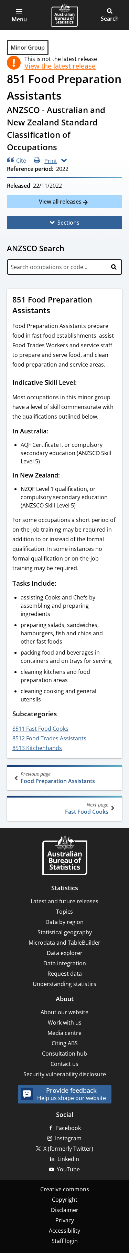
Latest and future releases (64, 901)
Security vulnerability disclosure (64, 1074)
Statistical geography (64, 932)
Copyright (64, 1199)
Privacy (64, 1220)
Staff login (65, 1241)
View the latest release (60, 66)
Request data (64, 973)
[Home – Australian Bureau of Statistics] (64, 856)
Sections (68, 222)
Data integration (64, 963)
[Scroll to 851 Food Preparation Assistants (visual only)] (57, 311)
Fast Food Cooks (86, 808)
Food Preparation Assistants (58, 778)
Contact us (64, 1064)
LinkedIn (68, 1159)
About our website (64, 1012)
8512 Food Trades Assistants (49, 738)
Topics (64, 911)
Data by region (64, 922)
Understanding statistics (64, 984)
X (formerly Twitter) (68, 1148)
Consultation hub (64, 1053)
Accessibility (64, 1230)
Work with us (65, 1022)
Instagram (68, 1138)
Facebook (68, 1128)
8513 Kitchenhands (37, 748)
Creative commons (64, 1189)
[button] (19, 15)
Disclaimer (64, 1210)
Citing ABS (65, 1043)
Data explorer (65, 953)
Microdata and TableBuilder (64, 942)
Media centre (64, 1033)
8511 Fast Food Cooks (40, 728)
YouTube (68, 1169)
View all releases (61, 201)
